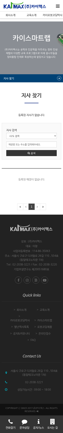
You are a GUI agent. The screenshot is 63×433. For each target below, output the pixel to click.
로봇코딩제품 (44, 327)
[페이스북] (18, 280)
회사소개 (10, 15)
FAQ (33, 340)
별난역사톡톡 (21, 327)
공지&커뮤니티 (21, 333)
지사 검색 (11, 130)
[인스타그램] (27, 280)
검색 (33, 153)
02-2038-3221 (34, 382)
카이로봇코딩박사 (52, 15)
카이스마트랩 (44, 320)
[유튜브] (44, 280)
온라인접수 (44, 333)
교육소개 (31, 15)
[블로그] (35, 280)
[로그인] (37, 411)
